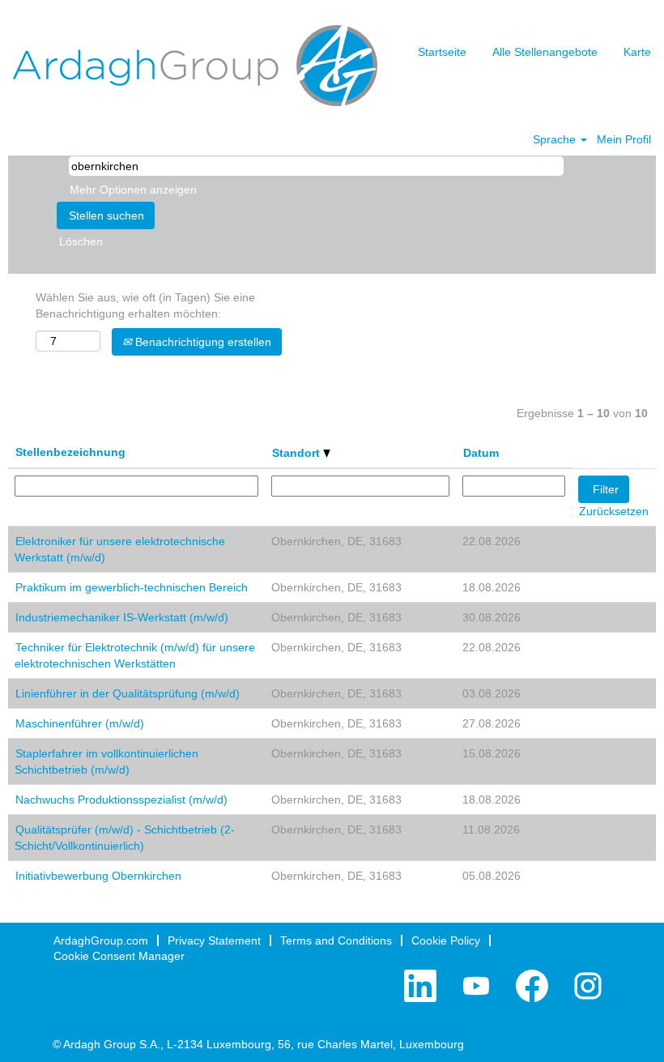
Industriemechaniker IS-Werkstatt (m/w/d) (121, 617)
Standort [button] (297, 452)
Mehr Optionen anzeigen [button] (133, 189)
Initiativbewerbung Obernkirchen (98, 875)
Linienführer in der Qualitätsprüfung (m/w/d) (127, 693)
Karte (637, 51)
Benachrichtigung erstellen (201, 341)
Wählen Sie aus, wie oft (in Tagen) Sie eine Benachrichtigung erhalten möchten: (145, 305)
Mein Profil (624, 139)
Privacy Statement (214, 940)
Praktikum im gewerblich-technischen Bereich (131, 587)
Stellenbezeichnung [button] (70, 452)
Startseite (442, 51)
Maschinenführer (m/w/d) (79, 723)
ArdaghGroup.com (100, 940)
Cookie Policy (445, 940)
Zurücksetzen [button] (614, 511)
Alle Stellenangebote (545, 51)
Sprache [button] (556, 139)
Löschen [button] (81, 241)
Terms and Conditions (336, 940)
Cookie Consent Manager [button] (119, 955)
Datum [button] (481, 452)
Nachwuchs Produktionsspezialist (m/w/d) (121, 799)
